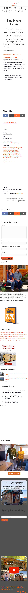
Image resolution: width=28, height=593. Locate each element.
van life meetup (6, 157)
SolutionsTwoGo (9, 589)
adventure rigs (6, 147)
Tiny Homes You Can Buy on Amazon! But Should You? (13, 334)
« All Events (6, 47)
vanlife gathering (14, 157)
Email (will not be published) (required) (10, 246)
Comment (3, 225)
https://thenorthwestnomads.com (10, 162)
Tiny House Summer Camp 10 (21, 199)
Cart (22, 1)
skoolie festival (12, 151)
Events (14, 1)
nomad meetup (18, 149)
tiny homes (11, 154)
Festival (4, 143)
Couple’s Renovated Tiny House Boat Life (10, 340)
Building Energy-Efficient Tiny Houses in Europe (11, 336)
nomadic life (5, 150)
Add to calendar (10, 122)
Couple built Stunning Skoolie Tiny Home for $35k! (12, 338)
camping (12, 147)
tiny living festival (10, 156)
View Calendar (3, 405)
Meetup (8, 143)
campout (16, 147)
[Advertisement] (14, 97)
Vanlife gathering (15, 143)
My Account (14, 3)
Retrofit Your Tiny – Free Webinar (13, 392)
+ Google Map (19, 193)
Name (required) (5, 240)
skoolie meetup (11, 153)
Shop (18, 1)
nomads (11, 150)
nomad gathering (11, 149)
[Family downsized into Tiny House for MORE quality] (14, 457)
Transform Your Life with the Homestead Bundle (11, 332)
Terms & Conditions (12, 587)
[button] (18, 592)
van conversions (18, 156)
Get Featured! (8, 1)
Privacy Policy (21, 587)
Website (3, 252)
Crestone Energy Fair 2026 (11, 402)
